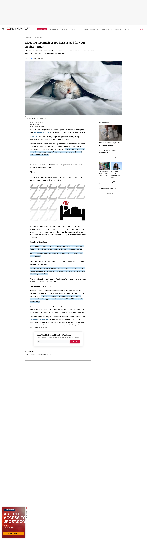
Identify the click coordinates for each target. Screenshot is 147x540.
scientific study (42, 354)
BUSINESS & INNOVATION (91, 29)
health (26, 354)
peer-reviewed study (41, 132)
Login (141, 29)
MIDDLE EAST (76, 29)
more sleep (34, 152)
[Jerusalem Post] (17, 29)
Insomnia (33, 137)
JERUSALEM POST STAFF (37, 122)
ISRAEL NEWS (54, 29)
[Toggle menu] (3, 29)
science (33, 354)
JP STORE (126, 29)
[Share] (26, 58)
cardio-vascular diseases (39, 319)
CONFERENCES (41, 29)
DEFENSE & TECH (107, 29)
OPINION (118, 29)
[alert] (13, 522)
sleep (50, 354)
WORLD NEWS (65, 29)
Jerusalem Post (28, 37)
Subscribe (75, 342)
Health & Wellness (38, 37)
